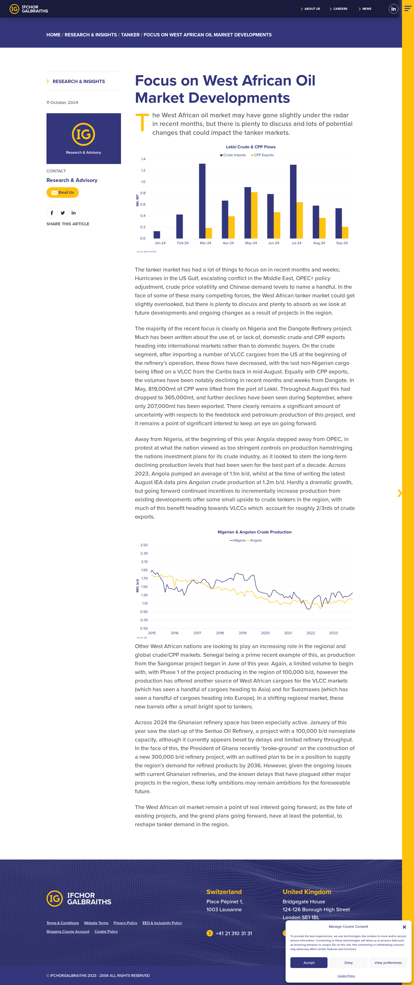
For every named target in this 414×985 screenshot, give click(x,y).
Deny (349, 962)
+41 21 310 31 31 (234, 933)
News (366, 8)
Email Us (66, 192)
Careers (340, 8)
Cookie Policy (346, 976)
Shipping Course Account (67, 931)
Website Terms (96, 922)
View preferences (388, 962)
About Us (312, 8)
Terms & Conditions (62, 922)
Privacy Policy (125, 922)
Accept (309, 962)
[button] (404, 926)
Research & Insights (79, 81)
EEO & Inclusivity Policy (162, 922)
